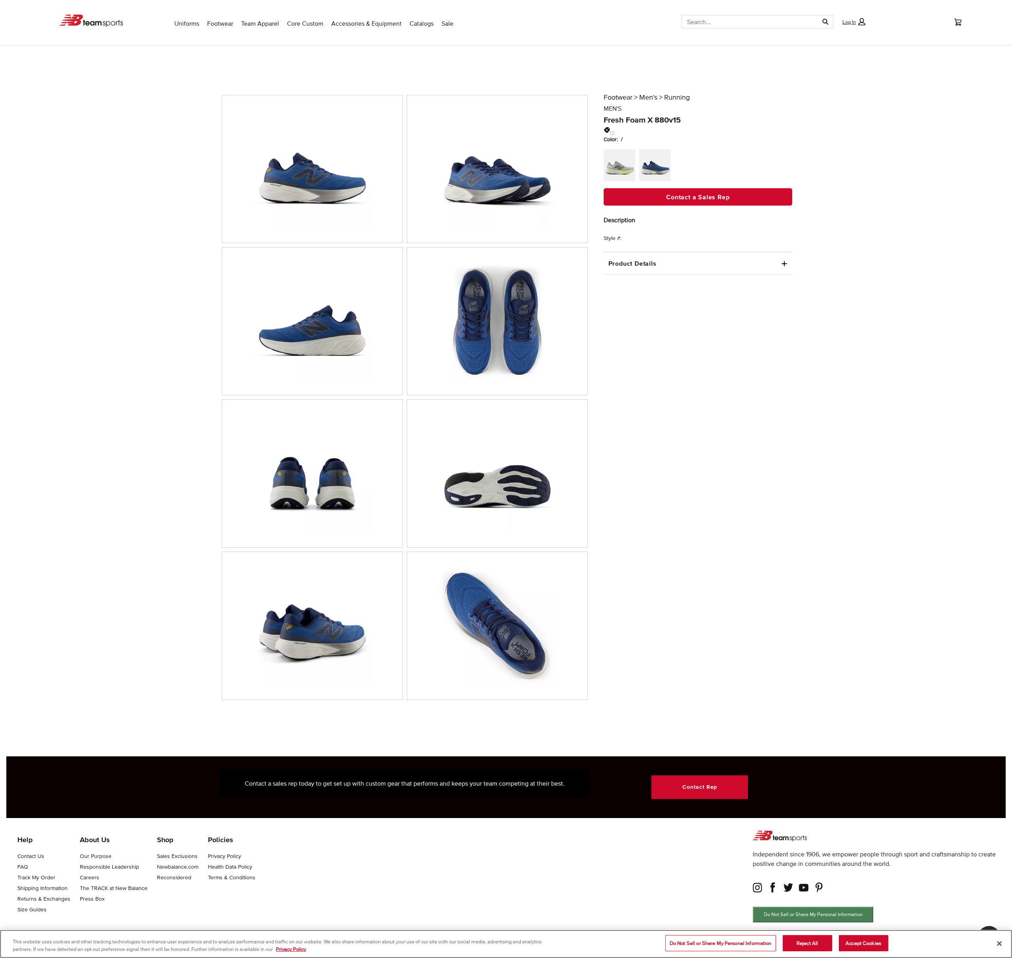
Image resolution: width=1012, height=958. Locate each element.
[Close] (999, 943)
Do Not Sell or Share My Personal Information (813, 914)
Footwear (618, 97)
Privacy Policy (291, 949)
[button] (854, 22)
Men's (648, 97)
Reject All (807, 943)
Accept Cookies (863, 943)
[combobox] (747, 22)
